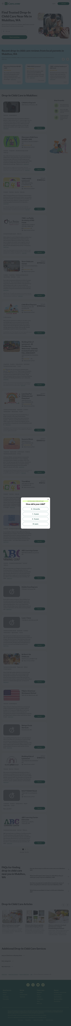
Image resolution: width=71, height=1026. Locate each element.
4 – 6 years (35, 519)
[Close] (48, 499)
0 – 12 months (35, 509)
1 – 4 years (35, 514)
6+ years (35, 524)
